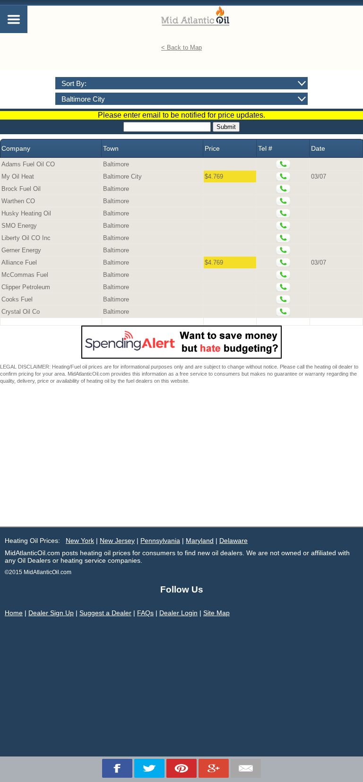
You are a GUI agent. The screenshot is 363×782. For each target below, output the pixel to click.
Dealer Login (178, 613)
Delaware (233, 540)
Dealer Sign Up (51, 613)
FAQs (145, 613)
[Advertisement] (181, 455)
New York (80, 540)
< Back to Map (181, 47)
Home (14, 613)
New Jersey (117, 540)
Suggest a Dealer (105, 613)
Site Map (216, 613)
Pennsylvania (160, 540)
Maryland (200, 540)
